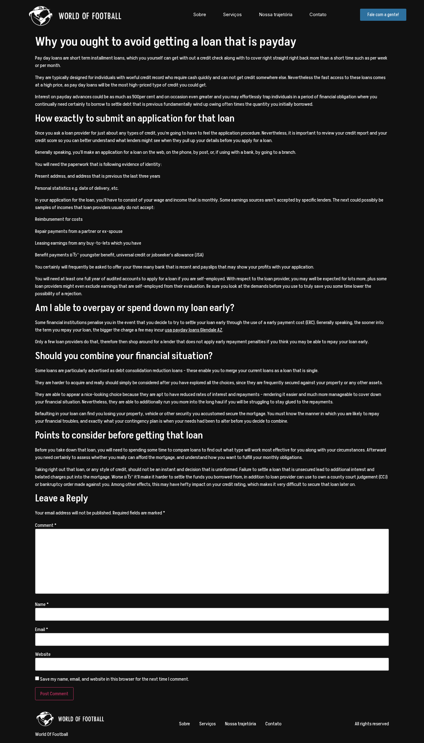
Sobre (199, 14)
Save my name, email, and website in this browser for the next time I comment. (114, 679)
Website (43, 654)
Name (42, 604)
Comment (45, 525)
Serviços (232, 14)
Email (41, 629)
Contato (318, 14)
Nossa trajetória (275, 14)
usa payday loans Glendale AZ (193, 330)
